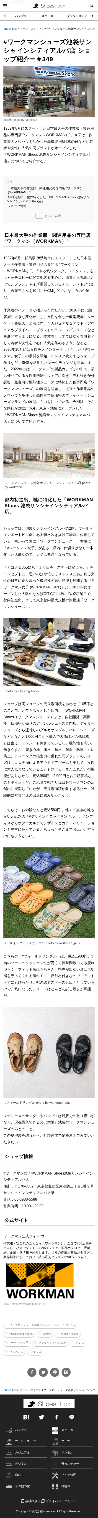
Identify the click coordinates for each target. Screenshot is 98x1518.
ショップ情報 (17, 206)
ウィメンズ (16, 1351)
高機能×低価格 (70, 1333)
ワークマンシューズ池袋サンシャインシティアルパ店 (42, 1325)
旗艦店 (47, 1333)
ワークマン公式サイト (21, 1236)
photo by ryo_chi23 (25, 119)
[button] (93, 16)
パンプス (21, 16)
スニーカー (48, 16)
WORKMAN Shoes (21, 1333)
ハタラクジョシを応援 (52, 1342)
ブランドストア (77, 16)
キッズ (37, 1351)
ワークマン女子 (18, 1342)
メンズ (80, 1342)
